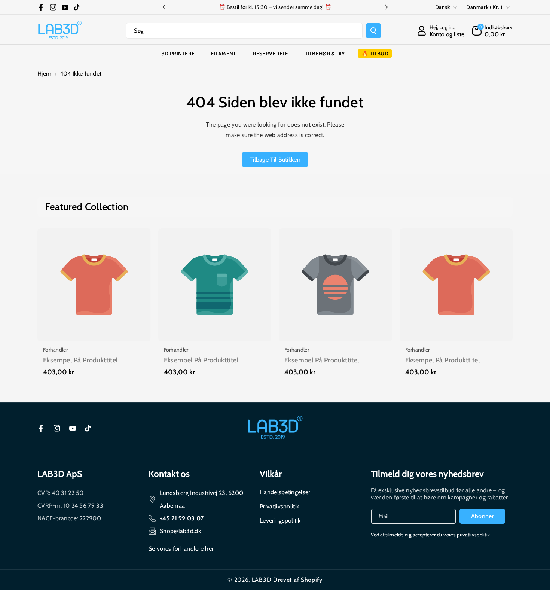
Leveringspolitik (280, 520)
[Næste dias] (386, 7)
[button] (492, 30)
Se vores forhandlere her (181, 548)
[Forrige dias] (163, 7)
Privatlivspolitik (279, 506)
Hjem (44, 73)
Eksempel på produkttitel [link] (80, 360)
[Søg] (373, 30)
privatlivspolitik (473, 535)
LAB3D (262, 579)
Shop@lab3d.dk (180, 531)
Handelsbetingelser (285, 492)
